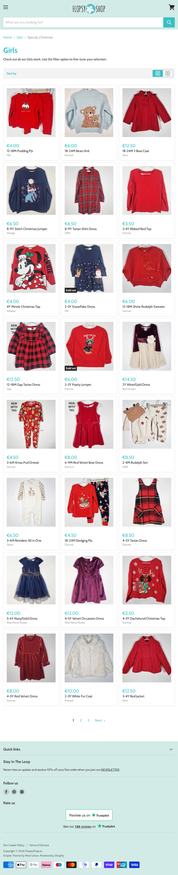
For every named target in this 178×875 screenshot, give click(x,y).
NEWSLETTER (110, 770)
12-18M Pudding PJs (20, 151)
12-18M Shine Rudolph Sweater (143, 307)
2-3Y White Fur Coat (78, 696)
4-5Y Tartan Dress (134, 541)
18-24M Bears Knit (77, 151)
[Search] (169, 22)
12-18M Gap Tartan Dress (23, 385)
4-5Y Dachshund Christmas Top (143, 618)
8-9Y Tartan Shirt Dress (81, 229)
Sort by (11, 73)
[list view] (168, 73)
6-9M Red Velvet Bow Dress (84, 463)
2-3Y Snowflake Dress (80, 307)
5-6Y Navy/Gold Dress (22, 618)
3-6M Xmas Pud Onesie (23, 463)
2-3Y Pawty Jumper (78, 385)
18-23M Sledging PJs (78, 541)
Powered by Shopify (52, 855)
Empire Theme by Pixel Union (21, 855)
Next (98, 720)
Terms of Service (39, 845)
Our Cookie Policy (14, 845)
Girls (20, 37)
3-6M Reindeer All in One (24, 541)
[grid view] (158, 73)
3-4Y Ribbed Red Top (136, 229)
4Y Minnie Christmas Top (23, 307)
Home (7, 37)
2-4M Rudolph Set (135, 463)
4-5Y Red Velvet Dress (22, 696)
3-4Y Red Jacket (133, 696)
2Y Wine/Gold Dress (136, 385)
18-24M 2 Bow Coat (135, 151)
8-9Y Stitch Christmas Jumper (27, 229)
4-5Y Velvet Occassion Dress (84, 618)
